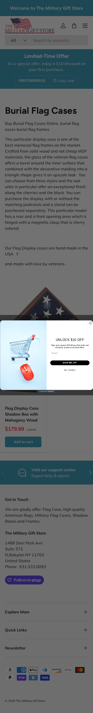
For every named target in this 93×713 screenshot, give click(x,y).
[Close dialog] (90, 322)
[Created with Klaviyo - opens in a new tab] (46, 391)
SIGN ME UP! (69, 363)
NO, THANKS (69, 370)
